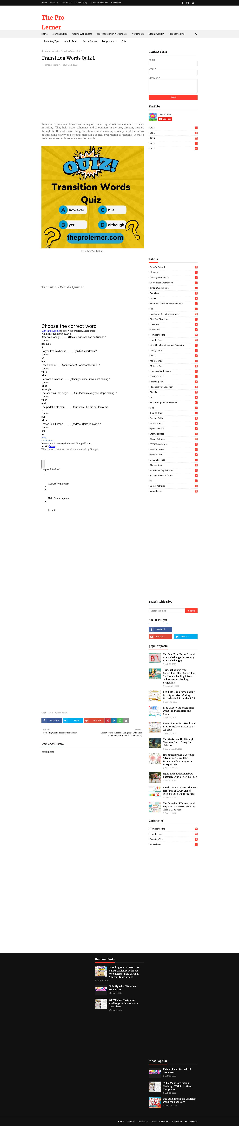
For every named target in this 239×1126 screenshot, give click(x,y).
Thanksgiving (173, 465)
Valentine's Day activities (173, 470)
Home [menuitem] (44, 34)
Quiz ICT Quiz (173, 413)
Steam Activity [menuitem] (156, 34)
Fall (173, 309)
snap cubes (173, 423)
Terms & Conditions (99, 3)
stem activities (173, 449)
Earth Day (173, 293)
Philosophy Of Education (173, 387)
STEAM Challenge (173, 444)
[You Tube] (186, 629)
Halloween (173, 329)
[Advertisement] (138, 17)
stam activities (173, 434)
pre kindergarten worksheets (173, 402)
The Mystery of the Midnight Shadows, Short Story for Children (178, 742)
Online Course (173, 376)
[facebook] (182, 3)
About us (131, 1121)
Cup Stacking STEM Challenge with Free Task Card (180, 1101)
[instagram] (188, 3)
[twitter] (186, 636)
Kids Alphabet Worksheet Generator (173, 345)
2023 (173, 143)
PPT (173, 397)
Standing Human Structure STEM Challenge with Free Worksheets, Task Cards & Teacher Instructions (124, 972)
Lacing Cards (173, 350)
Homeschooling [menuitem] (177, 34)
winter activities (173, 486)
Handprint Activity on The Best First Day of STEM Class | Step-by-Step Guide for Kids (180, 790)
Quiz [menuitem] (123, 41)
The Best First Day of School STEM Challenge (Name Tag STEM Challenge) (179, 657)
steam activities (173, 439)
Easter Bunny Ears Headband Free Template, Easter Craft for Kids (179, 726)
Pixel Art (173, 392)
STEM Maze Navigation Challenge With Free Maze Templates (123, 1003)
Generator (173, 324)
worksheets (53, 51)
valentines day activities (173, 475)
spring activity (173, 428)
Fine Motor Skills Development (173, 314)
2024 (173, 138)
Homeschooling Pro (52, 65)
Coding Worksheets (173, 277)
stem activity (173, 454)
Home (44, 3)
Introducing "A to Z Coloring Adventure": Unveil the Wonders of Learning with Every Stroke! (179, 759)
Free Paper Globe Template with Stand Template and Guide (178, 711)
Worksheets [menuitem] (138, 34)
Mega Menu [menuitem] (108, 41)
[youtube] (160, 636)
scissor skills (173, 418)
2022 (173, 148)
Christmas (173, 272)
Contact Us (66, 3)
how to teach (173, 340)
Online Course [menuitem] (90, 41)
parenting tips (173, 381)
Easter (173, 298)
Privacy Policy (81, 3)
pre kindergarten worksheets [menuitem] (112, 34)
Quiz (51, 712)
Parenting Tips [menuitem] (51, 41)
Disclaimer (116, 3)
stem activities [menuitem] (60, 34)
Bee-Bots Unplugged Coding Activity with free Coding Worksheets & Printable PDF (179, 695)
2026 (173, 128)
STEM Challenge (173, 460)
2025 (173, 133)
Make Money (173, 361)
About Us (54, 3)
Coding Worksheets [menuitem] (82, 34)
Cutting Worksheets (173, 288)
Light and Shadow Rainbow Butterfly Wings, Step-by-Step (180, 775)
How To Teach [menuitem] (71, 41)
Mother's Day (173, 366)
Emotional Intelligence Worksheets (173, 303)
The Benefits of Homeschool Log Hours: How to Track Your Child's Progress (179, 806)
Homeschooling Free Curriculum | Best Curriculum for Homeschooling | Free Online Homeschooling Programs (179, 676)
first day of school (173, 319)
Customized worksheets (173, 283)
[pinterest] (192, 3)
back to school (173, 267)
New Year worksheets (173, 371)
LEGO (173, 355)
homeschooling (173, 335)
